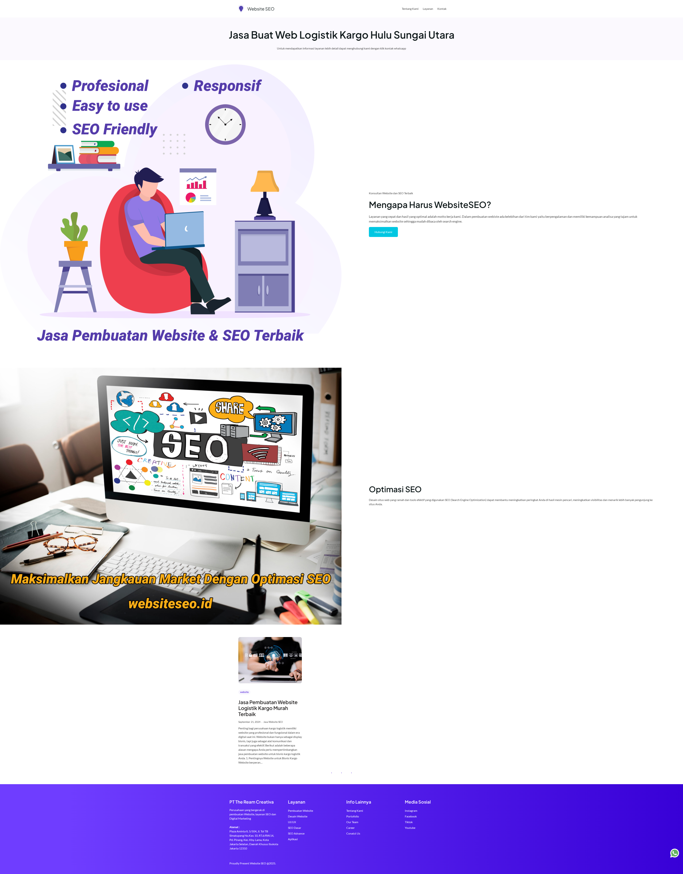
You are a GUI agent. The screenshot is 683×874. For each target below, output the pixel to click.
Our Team (352, 822)
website (244, 691)
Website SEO (260, 8)
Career (350, 827)
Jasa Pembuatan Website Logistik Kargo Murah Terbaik (268, 708)
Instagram (411, 810)
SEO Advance (296, 833)
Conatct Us (353, 833)
